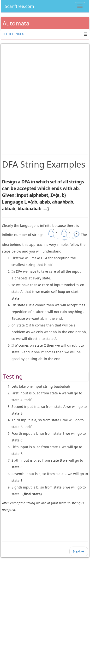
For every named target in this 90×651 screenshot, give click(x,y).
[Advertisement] (45, 96)
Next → (78, 551)
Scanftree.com (19, 5)
